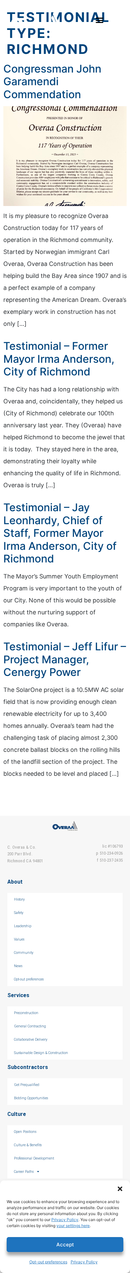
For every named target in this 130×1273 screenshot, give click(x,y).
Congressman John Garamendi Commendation (52, 81)
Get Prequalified (26, 1085)
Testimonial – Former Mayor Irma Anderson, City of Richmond (58, 358)
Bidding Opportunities (31, 1098)
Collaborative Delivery (30, 1039)
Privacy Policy (64, 1219)
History (19, 899)
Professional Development (34, 1158)
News (18, 966)
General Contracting (30, 1026)
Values (19, 939)
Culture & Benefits (28, 1145)
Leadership (22, 926)
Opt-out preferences (48, 1261)
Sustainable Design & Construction (41, 1053)
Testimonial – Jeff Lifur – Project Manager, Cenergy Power (64, 659)
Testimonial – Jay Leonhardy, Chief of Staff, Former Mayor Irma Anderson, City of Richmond (60, 533)
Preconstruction (26, 1013)
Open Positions (25, 1132)
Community (23, 953)
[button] (120, 1188)
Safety (18, 913)
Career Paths (24, 1171)
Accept (65, 1244)
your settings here (73, 1225)
